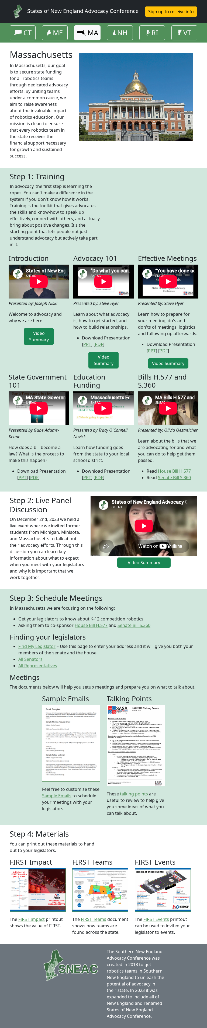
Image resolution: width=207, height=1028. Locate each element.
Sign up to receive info (171, 12)
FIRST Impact (31, 919)
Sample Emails (56, 796)
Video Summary (39, 336)
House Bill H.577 (174, 471)
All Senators (30, 659)
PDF (99, 344)
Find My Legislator (37, 646)
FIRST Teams (93, 919)
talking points (134, 794)
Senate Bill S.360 (174, 477)
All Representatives (37, 666)
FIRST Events (156, 919)
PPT (87, 344)
